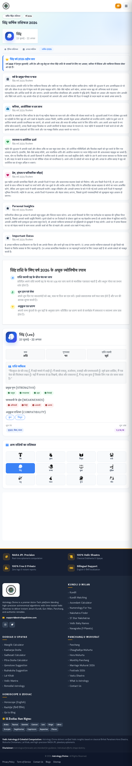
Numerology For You (80, 608)
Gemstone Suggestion (15, 665)
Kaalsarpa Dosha (12, 650)
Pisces (54, 729)
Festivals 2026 (77, 670)
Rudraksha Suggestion (16, 670)
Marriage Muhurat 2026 (82, 665)
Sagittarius (19, 729)
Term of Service (24, 762)
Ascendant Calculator (81, 603)
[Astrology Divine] (11, 590)
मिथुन (20, 417)
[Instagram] (5, 624)
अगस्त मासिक (30, 49)
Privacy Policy (8, 762)
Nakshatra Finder (79, 613)
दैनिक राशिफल (12, 49)
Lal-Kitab (9, 675)
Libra (59, 724)
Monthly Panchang (79, 660)
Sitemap (57, 762)
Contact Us (75, 686)
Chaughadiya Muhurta (81, 650)
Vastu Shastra (77, 675)
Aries (6, 724)
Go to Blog (9, 712)
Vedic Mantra (11, 681)
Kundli (73, 592)
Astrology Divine (60, 756)
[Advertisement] (66, 516)
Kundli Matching (78, 597)
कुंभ (10, 417)
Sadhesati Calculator (15, 655)
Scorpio (7, 729)
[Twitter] (12, 624)
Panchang (75, 645)
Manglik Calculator (14, 645)
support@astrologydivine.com (21, 617)
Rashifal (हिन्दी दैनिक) (14, 707)
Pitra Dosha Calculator (16, 660)
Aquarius (44, 729)
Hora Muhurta (77, 655)
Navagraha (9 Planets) (81, 628)
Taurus (15, 724)
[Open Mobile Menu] (126, 6)
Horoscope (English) (15, 702)
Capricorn (32, 729)
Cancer (35, 724)
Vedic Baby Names (79, 623)
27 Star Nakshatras (80, 618)
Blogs (48, 762)
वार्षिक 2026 (46, 49)
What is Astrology (79, 681)
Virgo (50, 724)
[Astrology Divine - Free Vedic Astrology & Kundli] (6, 5)
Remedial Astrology (14, 686)
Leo (43, 724)
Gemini (25, 724)
